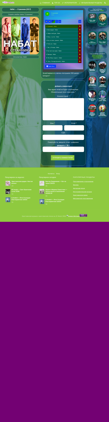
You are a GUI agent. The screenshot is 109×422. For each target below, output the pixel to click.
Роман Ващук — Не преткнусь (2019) (92, 99)
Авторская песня (79, 188)
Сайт (63, 133)
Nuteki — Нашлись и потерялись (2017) (92, 114)
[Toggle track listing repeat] (59, 21)
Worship (76, 185)
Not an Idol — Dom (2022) (92, 70)
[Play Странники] (47, 14)
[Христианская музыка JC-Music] (8, 2)
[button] (79, 26)
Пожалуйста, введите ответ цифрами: (63, 142)
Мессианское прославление (83, 198)
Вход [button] (58, 173)
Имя (52, 123)
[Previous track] (46, 21)
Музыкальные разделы (91, 3)
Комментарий (63, 96)
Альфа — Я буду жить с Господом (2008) (102, 71)
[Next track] (49, 21)
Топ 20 (57, 3)
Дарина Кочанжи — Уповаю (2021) (102, 85)
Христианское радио (80, 195)
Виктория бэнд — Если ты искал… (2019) (102, 99)
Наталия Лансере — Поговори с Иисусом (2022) (102, 114)
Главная (46, 3)
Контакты (51, 173)
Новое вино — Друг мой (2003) (92, 85)
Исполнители (70, 3)
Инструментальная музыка (82, 192)
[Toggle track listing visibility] (79, 21)
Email (74, 123)
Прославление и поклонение (83, 181)
